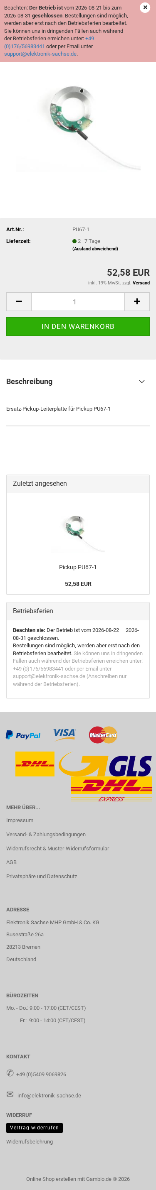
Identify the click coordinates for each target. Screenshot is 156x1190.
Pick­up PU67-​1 (78, 567)
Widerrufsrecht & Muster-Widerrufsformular (57, 848)
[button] (18, 301)
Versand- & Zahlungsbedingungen (46, 834)
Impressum (19, 820)
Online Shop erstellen (51, 1179)
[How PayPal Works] (23, 735)
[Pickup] (78, 109)
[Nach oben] (133, 1177)
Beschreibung (29, 381)
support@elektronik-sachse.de (40, 54)
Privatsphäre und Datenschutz (41, 876)
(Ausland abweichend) (95, 249)
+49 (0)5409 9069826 (41, 1074)
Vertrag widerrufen (34, 1128)
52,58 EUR (78, 583)
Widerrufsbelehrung (29, 1142)
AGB (11, 862)
